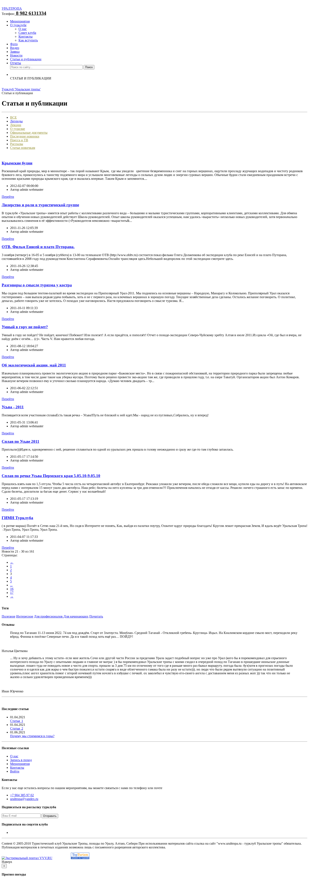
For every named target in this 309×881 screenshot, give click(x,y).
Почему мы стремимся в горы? (32, 736)
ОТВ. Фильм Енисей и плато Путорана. (38, 247)
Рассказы (16, 144)
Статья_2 (16, 728)
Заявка (15, 51)
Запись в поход (21, 760)
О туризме (17, 129)
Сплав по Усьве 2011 (20, 441)
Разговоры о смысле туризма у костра (37, 285)
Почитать (96, 616)
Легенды (16, 121)
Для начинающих (75, 616)
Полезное (8, 616)
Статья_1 (16, 721)
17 (11, 592)
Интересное (24, 616)
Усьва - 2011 (13, 407)
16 (11, 589)
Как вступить (28, 40)
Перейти (8, 196)
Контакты (25, 36)
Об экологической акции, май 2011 (34, 365)
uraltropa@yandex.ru (24, 799)
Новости (16, 55)
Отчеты (15, 63)
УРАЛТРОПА (12, 8)
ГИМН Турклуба (17, 518)
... (11, 585)
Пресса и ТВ (19, 140)
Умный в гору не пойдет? (25, 327)
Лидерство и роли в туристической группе (40, 205)
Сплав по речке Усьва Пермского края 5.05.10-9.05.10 (51, 476)
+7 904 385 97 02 (22, 795)
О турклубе (18, 25)
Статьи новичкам (22, 147)
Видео (14, 48)
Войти (14, 771)
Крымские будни (17, 163)
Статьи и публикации (25, 59)
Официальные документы (29, 132)
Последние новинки (24, 136)
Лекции (15, 125)
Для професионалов (48, 616)
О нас (22, 29)
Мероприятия (20, 21)
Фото (14, 44)
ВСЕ (13, 117)
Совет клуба (27, 32)
